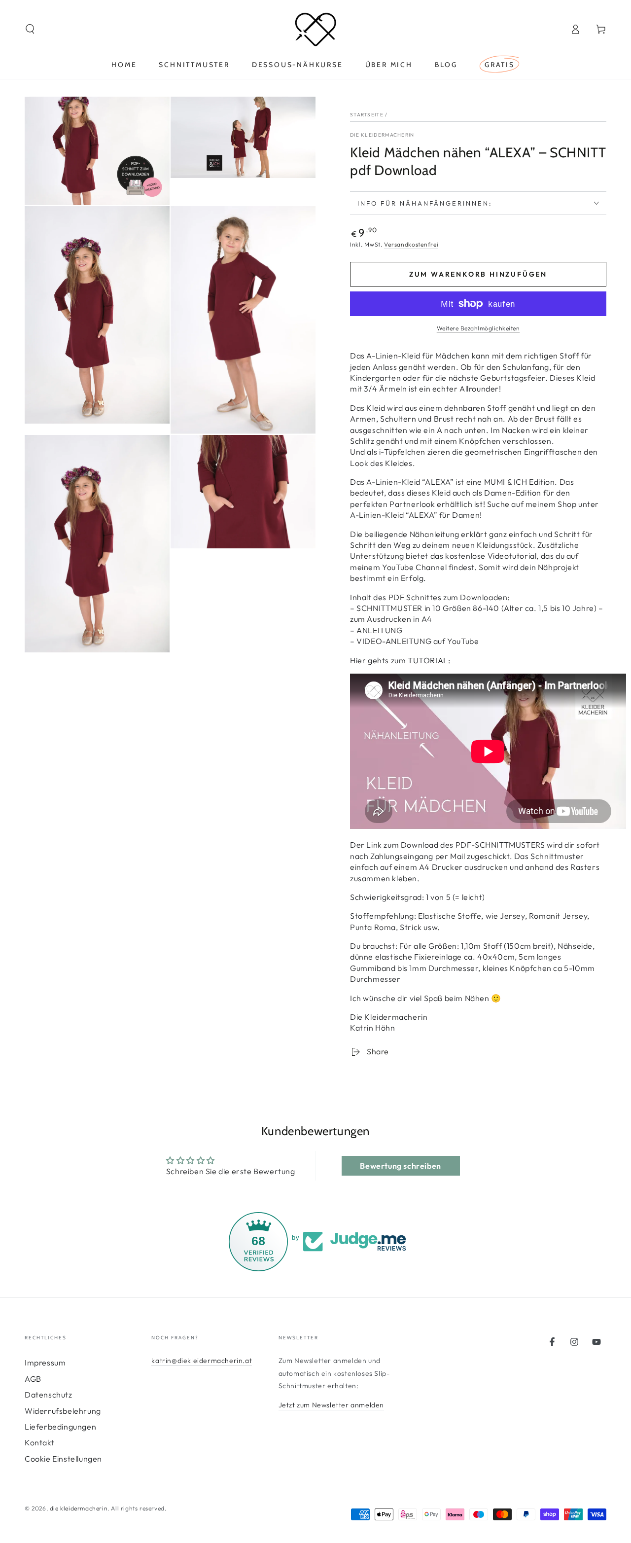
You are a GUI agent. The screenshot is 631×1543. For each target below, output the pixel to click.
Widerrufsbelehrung (63, 1411)
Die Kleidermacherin (382, 135)
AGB (33, 1379)
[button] (30, 29)
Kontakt (39, 1442)
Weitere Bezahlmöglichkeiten (478, 328)
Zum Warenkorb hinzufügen (478, 274)
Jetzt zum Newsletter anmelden (331, 1404)
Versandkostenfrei (411, 244)
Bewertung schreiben (400, 1166)
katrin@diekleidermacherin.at (201, 1360)
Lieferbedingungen (60, 1427)
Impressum (45, 1362)
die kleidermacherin (78, 1508)
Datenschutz (48, 1394)
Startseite (367, 114)
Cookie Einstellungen (63, 1459)
